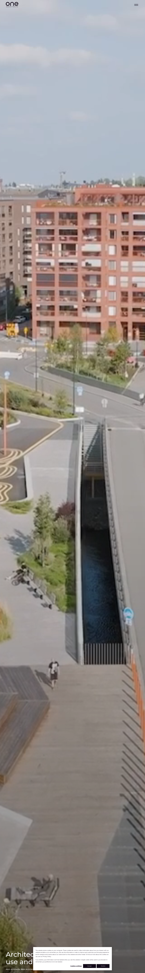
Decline (103, 966)
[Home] (12, 4)
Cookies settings (76, 966)
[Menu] (136, 5)
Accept (89, 966)
